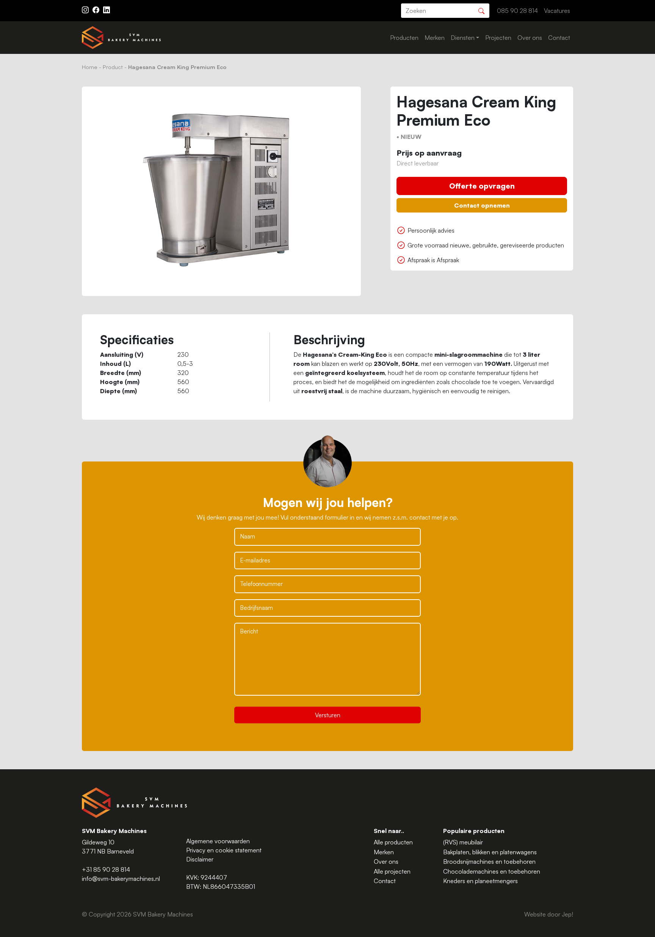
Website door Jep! (548, 914)
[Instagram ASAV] (86, 9)
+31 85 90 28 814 (106, 869)
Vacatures (557, 10)
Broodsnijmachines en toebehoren (489, 861)
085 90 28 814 (517, 10)
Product (113, 66)
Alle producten (393, 842)
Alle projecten (392, 871)
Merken (435, 37)
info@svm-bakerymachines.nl (121, 878)
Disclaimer (199, 859)
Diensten (463, 37)
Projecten (498, 37)
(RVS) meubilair (463, 842)
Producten (404, 37)
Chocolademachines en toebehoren (491, 871)
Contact (559, 37)
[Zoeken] (481, 10)
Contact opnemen (482, 205)
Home (89, 66)
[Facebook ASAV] (96, 9)
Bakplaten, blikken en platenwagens (490, 852)
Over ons (529, 37)
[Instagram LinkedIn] (106, 9)
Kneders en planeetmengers (480, 881)
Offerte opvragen (482, 186)
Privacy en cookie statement (224, 850)
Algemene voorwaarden (218, 841)
